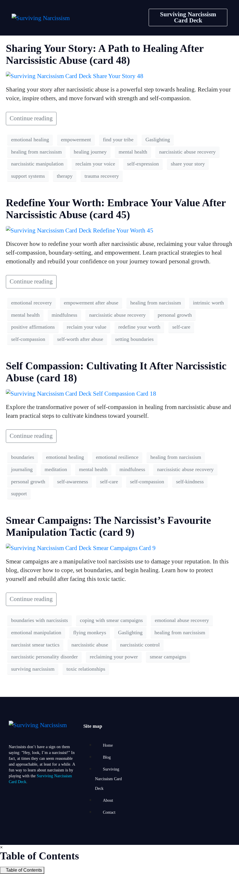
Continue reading (31, 118)
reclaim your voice (95, 164)
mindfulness (64, 315)
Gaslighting (157, 139)
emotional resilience (117, 457)
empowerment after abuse (91, 303)
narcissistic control (140, 645)
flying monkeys (89, 632)
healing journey (90, 152)
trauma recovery (102, 176)
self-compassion (28, 339)
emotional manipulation (36, 632)
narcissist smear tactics (35, 645)
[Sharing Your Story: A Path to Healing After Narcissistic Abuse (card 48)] (74, 75)
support (19, 493)
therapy (65, 176)
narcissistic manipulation (37, 164)
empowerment (76, 139)
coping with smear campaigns (111, 620)
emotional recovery (31, 303)
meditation (56, 469)
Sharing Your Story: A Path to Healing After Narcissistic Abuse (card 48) (104, 54)
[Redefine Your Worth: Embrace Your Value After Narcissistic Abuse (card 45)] (79, 229)
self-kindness (190, 481)
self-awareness (72, 481)
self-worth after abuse (80, 339)
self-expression (143, 164)
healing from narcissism (36, 152)
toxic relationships (85, 669)
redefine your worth (139, 327)
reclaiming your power (114, 657)
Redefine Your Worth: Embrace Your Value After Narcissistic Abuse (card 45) (116, 209)
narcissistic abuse (89, 645)
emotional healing (30, 139)
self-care (181, 327)
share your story (188, 164)
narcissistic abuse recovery (187, 152)
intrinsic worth (208, 303)
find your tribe (118, 139)
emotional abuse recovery (182, 620)
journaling (22, 469)
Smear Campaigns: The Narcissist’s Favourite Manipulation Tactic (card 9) (108, 526)
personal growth (175, 315)
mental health (133, 152)
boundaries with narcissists (39, 620)
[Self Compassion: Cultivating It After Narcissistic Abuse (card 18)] (81, 393)
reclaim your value (86, 327)
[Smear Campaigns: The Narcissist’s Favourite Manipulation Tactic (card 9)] (81, 547)
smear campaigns (168, 657)
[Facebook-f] (16, 810)
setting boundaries (134, 339)
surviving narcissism (33, 669)
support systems (28, 176)
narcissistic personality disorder (44, 657)
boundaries (22, 457)
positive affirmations (33, 327)
